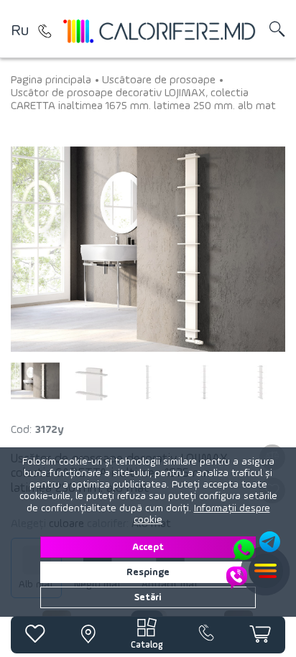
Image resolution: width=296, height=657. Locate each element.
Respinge (148, 572)
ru (20, 31)
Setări (148, 597)
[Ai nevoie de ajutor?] (254, 560)
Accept (148, 547)
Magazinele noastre (45, 31)
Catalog (147, 645)
